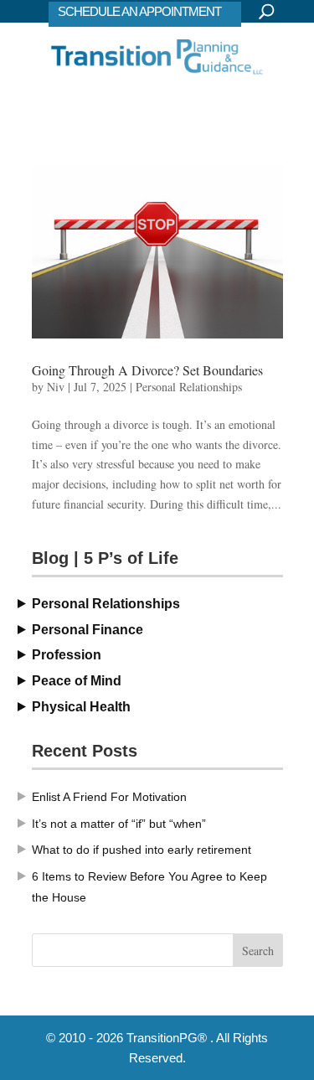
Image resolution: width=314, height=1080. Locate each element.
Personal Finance (87, 630)
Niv (55, 387)
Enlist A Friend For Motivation (109, 797)
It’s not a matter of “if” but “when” (119, 823)
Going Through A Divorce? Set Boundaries (147, 370)
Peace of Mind (76, 681)
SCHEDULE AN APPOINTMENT (139, 11)
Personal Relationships (189, 387)
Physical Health (81, 707)
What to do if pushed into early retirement (141, 849)
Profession (66, 655)
